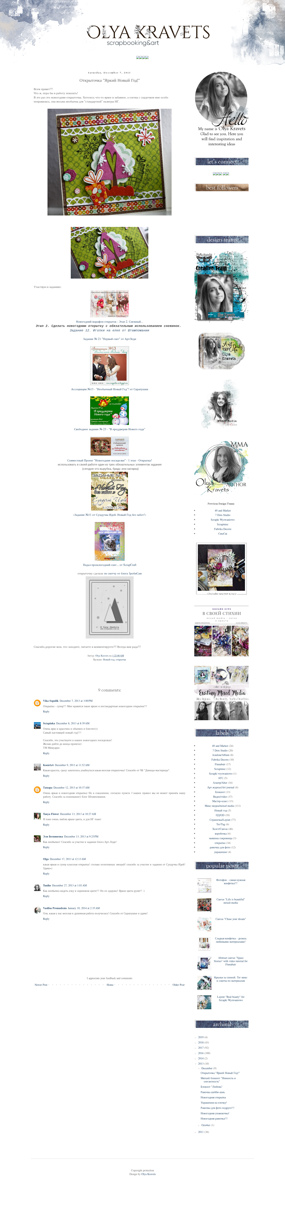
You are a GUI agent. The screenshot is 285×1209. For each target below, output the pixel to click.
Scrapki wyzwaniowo (220, 773)
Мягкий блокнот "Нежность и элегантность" (218, 1079)
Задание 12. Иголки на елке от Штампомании (109, 330)
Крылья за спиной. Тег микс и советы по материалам (230, 978)
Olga (46, 859)
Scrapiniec (222, 524)
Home (110, 985)
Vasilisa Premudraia (55, 908)
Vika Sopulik (51, 701)
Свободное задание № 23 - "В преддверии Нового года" (109, 429)
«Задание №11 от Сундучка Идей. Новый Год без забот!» (109, 515)
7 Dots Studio (222, 515)
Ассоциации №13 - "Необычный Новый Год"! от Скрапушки (109, 389)
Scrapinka (49, 723)
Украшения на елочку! (214, 1102)
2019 (201, 1037)
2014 (201, 1058)
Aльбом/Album (220, 755)
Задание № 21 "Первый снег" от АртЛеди (109, 339)
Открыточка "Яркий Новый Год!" (220, 1073)
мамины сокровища (220, 838)
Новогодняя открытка (213, 1097)
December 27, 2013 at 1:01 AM (69, 885)
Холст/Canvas (220, 829)
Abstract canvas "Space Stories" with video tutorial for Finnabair (231, 961)
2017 (201, 1047)
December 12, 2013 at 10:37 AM (71, 787)
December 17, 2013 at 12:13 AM (68, 859)
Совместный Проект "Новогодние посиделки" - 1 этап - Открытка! (109, 460)
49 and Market (223, 510)
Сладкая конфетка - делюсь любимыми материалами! (230, 939)
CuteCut (222, 533)
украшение (220, 852)
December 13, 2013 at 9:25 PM (81, 836)
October (206, 1125)
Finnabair (220, 764)
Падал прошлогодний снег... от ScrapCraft (109, 565)
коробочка (221, 833)
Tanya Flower (51, 814)
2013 (201, 1063)
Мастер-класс (220, 801)
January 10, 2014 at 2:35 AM (84, 908)
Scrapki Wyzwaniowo (223, 519)
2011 (201, 1132)
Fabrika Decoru (222, 529)
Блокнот (220, 792)
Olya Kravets (148, 1174)
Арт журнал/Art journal (220, 787)
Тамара (47, 787)
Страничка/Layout (220, 820)
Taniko (47, 885)
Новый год (109, 659)
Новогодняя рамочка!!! (214, 1118)
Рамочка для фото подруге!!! (217, 1108)
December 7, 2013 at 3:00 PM (76, 701)
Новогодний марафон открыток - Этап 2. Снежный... (109, 321)
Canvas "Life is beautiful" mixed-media (231, 900)
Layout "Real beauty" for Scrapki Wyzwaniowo (230, 998)
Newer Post (41, 985)
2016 (201, 1053)
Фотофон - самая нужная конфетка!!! (230, 881)
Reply (46, 711)
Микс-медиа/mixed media (219, 806)
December (207, 1068)
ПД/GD (220, 815)
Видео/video (220, 796)
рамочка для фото (220, 847)
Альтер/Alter (220, 782)
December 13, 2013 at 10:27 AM (78, 814)
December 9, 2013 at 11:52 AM (72, 765)
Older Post (178, 985)
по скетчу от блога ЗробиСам (123, 573)
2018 (201, 1042)
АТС (220, 778)
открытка (121, 659)
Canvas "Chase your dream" (231, 919)
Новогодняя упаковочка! (215, 1113)
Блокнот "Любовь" (212, 1086)
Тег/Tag (220, 824)
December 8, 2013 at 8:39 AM (72, 723)
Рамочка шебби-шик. (213, 1092)
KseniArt (48, 765)
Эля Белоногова (53, 836)
